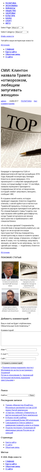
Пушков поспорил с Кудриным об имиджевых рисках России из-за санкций (20, 430)
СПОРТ (8, 20)
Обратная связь (12, 54)
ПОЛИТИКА (10, 3)
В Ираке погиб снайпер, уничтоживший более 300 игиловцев (22, 418)
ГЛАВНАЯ (9, 49)
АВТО (8, 23)
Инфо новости (7, 36)
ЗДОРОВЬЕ (10, 13)
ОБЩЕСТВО (10, 10)
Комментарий (7, 330)
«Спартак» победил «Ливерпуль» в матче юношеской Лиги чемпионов (21, 413)
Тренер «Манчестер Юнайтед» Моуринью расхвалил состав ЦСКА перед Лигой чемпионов (21, 407)
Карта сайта (11, 52)
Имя (3, 349)
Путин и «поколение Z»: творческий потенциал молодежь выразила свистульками (17, 377)
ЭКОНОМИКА (11, 5)
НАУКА (8, 18)
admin (3, 101)
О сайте (9, 57)
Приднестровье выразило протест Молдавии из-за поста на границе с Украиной (17, 370)
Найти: (4, 395)
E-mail (4, 354)
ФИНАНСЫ (10, 8)
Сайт (3, 358)
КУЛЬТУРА (10, 15)
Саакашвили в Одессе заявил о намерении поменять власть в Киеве (22, 423)
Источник (5, 45)
